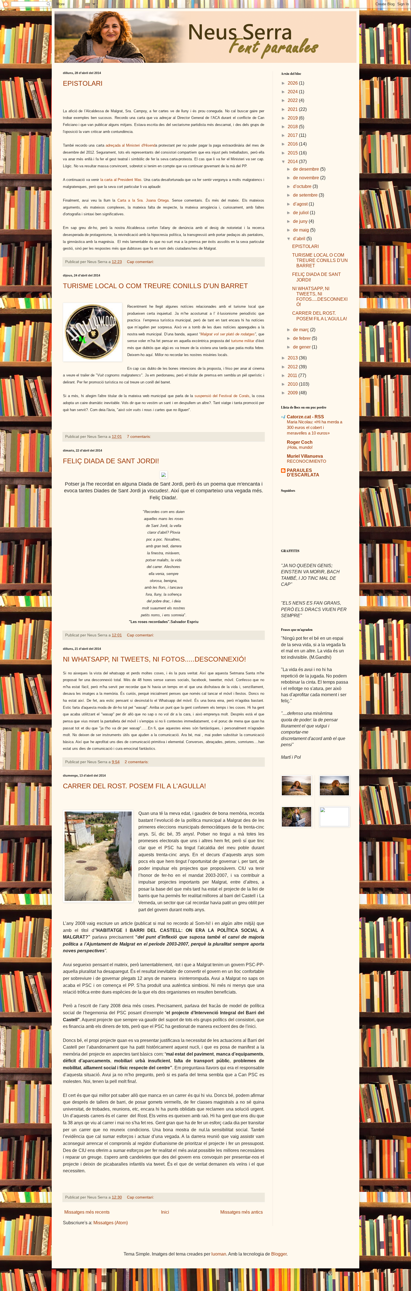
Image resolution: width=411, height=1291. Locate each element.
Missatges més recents (87, 1212)
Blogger (279, 1254)
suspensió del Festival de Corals (222, 396)
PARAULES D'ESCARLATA (303, 472)
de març (301, 329)
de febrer (302, 338)
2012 (293, 366)
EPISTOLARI (83, 83)
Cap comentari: (141, 261)
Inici (165, 1212)
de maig (301, 230)
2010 (293, 384)
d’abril (299, 238)
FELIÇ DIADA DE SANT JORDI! (111, 461)
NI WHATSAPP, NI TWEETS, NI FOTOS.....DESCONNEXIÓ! (154, 659)
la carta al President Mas (120, 180)
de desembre (306, 169)
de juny (301, 221)
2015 (293, 153)
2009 (293, 392)
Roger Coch (300, 442)
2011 (293, 375)
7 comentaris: (139, 436)
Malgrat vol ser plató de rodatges (227, 334)
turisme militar (242, 341)
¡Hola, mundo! (300, 447)
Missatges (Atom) (110, 1222)
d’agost (301, 204)
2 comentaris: (137, 762)
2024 (293, 91)
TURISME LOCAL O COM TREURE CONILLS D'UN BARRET (155, 286)
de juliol (301, 212)
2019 (293, 118)
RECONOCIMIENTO (306, 461)
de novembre (306, 177)
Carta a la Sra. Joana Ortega (143, 200)
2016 (293, 144)
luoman (218, 1254)
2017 (293, 135)
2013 (293, 357)
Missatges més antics (241, 1212)
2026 (293, 83)
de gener (302, 347)
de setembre (306, 195)
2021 (293, 109)
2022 (293, 100)
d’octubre (303, 186)
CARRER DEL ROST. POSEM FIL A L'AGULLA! (134, 786)
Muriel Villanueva (305, 456)
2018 (293, 126)
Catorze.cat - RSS (305, 416)
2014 (293, 161)
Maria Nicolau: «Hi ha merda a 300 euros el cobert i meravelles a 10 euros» (314, 427)
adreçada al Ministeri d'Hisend (130, 145)
